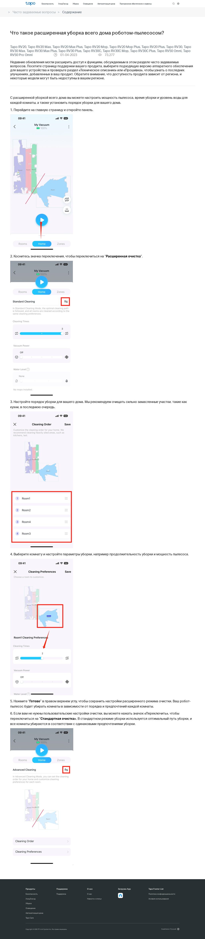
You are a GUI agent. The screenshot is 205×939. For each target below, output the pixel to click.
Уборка (29, 903)
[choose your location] (178, 4)
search (174, 4)
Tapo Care (30, 918)
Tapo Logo (30, 4)
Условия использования (159, 899)
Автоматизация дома (34, 913)
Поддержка (61, 894)
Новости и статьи (94, 899)
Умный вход (30, 899)
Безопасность (32, 894)
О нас (89, 894)
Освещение (30, 908)
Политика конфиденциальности (162, 894)
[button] (120, 895)
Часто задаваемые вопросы (34, 12)
